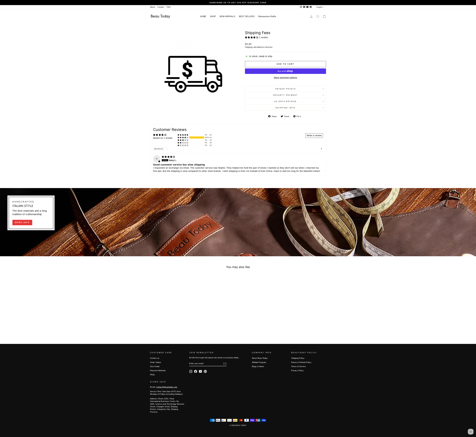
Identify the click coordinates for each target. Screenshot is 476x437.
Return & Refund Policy (301, 362)
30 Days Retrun (285, 101)
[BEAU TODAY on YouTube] (200, 371)
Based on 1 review (162, 138)
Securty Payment (285, 95)
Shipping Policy (297, 358)
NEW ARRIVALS (227, 16)
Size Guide (155, 366)
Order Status (155, 362)
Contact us (154, 358)
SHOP (213, 16)
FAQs (152, 375)
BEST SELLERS (247, 16)
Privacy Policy (297, 370)
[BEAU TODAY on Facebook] (195, 371)
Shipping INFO (285, 108)
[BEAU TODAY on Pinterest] (205, 371)
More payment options (285, 77)
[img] (168, 157)
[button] (252, 37)
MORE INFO (22, 222)
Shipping (248, 47)
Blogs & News (258, 366)
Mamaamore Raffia (267, 16)
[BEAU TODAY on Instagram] (190, 371)
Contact (160, 7)
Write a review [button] (314, 135)
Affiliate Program (259, 362)
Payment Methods (158, 370)
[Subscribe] (224, 363)
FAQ (168, 7)
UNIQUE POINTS (285, 89)
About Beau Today (260, 358)
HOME (203, 16)
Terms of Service (298, 366)
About (152, 7)
